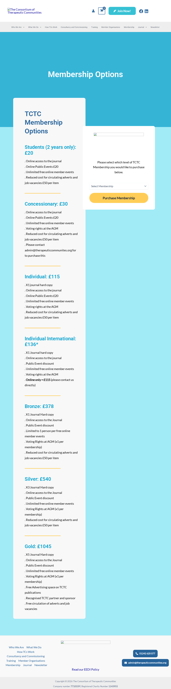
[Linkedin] (146, 11)
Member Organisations (110, 27)
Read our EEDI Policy (85, 669)
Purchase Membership (119, 198)
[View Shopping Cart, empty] (101, 10)
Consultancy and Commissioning (74, 27)
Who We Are (16, 27)
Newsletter (155, 27)
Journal (141, 27)
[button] (122, 11)
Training (94, 27)
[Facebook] (141, 11)
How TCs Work (51, 27)
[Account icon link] (93, 10)
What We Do (33, 27)
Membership (129, 27)
